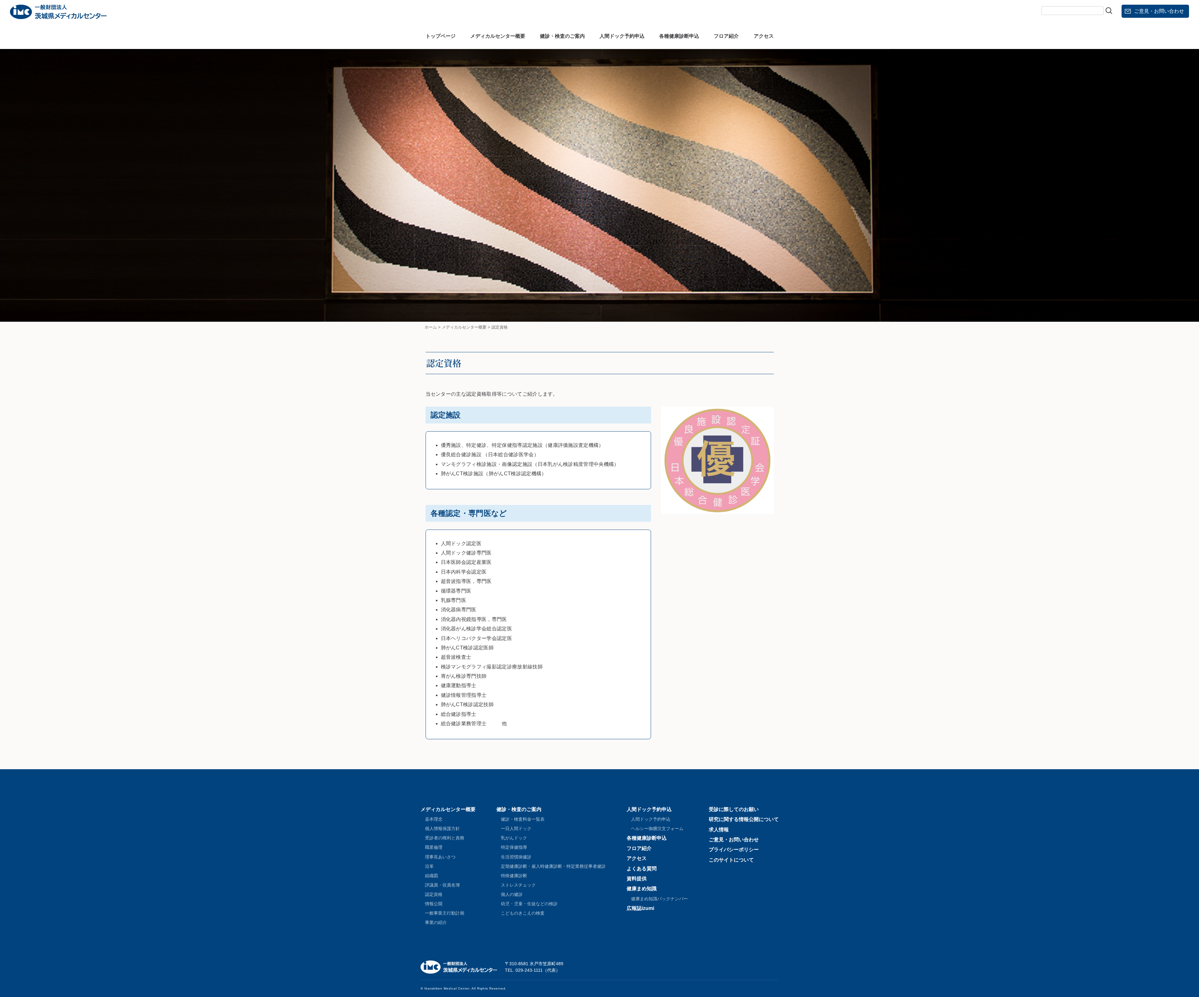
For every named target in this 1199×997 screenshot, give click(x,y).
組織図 (431, 875)
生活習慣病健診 (516, 856)
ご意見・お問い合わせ (1159, 11)
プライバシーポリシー (734, 849)
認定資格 (433, 894)
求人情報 (719, 829)
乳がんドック (514, 837)
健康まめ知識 (642, 888)
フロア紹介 (726, 36)
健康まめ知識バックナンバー (659, 898)
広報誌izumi (640, 908)
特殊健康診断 (514, 875)
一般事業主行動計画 (444, 913)
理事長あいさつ (440, 856)
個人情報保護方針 (442, 828)
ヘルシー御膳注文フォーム (657, 828)
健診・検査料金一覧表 (523, 819)
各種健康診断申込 (679, 36)
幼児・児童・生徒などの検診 (529, 903)
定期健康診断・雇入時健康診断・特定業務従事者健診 (553, 866)
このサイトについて (731, 860)
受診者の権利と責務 (444, 837)
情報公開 (433, 903)
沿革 (429, 866)
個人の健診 (512, 894)
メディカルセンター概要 (497, 36)
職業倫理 (433, 847)
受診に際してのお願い (734, 809)
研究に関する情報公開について (744, 819)
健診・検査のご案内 (562, 36)
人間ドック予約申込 (622, 36)
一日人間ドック (516, 828)
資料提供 (637, 878)
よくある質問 (642, 868)
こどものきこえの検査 (523, 913)
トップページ (441, 36)
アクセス (764, 36)
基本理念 (433, 819)
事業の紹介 (436, 922)
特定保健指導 (514, 847)
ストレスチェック (518, 884)
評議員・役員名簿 (442, 884)
